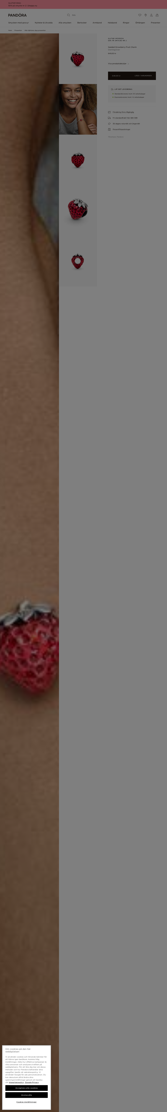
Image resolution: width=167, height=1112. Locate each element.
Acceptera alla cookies (26, 1088)
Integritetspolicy (16, 1082)
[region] (26, 1077)
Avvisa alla (26, 1095)
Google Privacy (32, 1082)
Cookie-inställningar (26, 1102)
